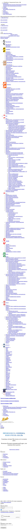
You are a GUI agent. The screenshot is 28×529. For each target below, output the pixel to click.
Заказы (4, 463)
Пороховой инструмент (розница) (10, 473)
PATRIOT (5, 482)
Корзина (5, 464)
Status (4, 487)
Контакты (5, 11)
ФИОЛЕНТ (5, 490)
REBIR (4, 485)
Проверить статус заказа (14, 35)
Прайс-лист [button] (5, 3)
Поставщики (6, 9)
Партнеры (5, 454)
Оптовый (5, 4)
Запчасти (5, 489)
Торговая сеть (12, 9)
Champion (5, 480)
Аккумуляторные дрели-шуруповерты (10, 400)
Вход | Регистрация (7, 14)
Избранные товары (7, 465)
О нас (4, 10)
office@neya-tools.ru (7, 33)
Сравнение (5, 466)
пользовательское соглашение (7, 512)
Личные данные (6, 462)
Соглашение (6, 12)
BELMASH (5, 479)
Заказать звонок (14, 34)
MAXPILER (6, 481)
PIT (4, 483)
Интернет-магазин (12, 4)
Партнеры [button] (5, 8)
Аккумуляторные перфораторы (8, 398)
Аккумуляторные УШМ (6, 403)
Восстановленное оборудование (10, 474)
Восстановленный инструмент (14, 5)
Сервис (4, 7)
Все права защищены (6, 502)
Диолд (4, 488)
